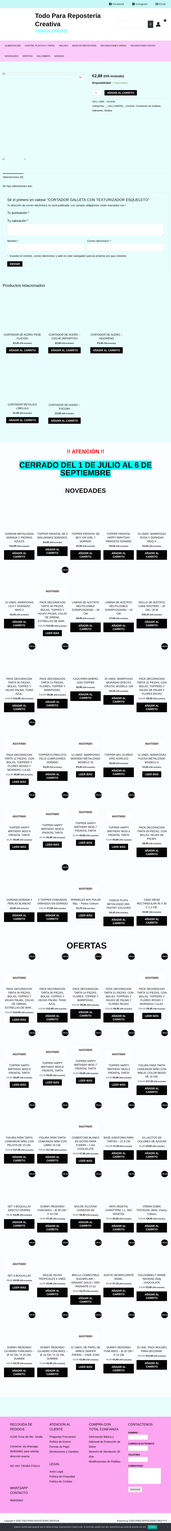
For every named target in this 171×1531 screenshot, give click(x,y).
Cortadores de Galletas (148, 106)
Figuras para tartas (143, 46)
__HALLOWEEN (114, 106)
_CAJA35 (129, 106)
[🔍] (150, 24)
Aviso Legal (56, 1471)
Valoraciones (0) (13, 177)
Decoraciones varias (113, 46)
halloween (97, 110)
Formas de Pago (59, 1446)
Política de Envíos (60, 1441)
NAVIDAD (59, 56)
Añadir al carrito (120, 92)
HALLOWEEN (43, 56)
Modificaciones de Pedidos (104, 1461)
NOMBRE (133, 1433)
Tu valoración (17, 221)
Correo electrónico (99, 240)
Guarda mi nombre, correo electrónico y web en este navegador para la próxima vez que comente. (68, 255)
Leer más (52, 633)
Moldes (63, 46)
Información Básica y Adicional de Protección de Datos (104, 1441)
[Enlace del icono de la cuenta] (158, 24)
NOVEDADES (85, 490)
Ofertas (27, 56)
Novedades (11, 56)
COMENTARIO (136, 1466)
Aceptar (152, 1527)
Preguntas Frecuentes (62, 1436)
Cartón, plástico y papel (40, 46)
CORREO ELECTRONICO (141, 1444)
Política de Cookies (60, 1481)
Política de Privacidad (62, 1476)
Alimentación (13, 46)
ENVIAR (135, 1489)
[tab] (13, 177)
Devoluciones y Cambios (64, 1451)
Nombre (13, 240)
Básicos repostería (84, 46)
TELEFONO (134, 1455)
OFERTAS (87, 945)
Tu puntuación (18, 213)
